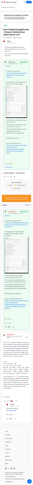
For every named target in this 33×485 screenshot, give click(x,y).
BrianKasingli (10, 334)
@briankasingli (12, 410)
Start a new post (14, 199)
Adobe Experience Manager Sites (8, 7)
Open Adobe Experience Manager (15, 18)
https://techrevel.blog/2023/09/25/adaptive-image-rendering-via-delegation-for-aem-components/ (16, 75)
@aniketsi (8, 66)
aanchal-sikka (11, 62)
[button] (8, 38)
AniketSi (9, 41)
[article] (16, 269)
